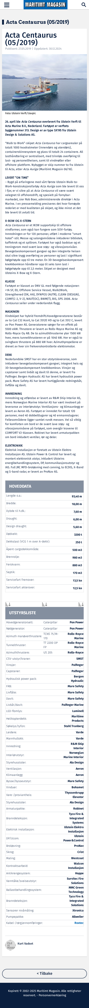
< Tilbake (44, 974)
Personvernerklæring (52, 995)
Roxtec (79, 923)
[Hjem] (45, 5)
